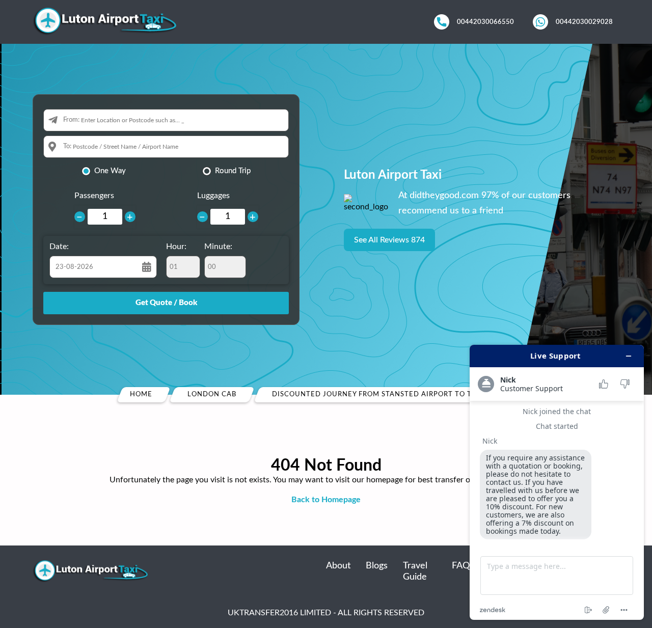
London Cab (211, 394)
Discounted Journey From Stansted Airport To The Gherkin (395, 394)
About (338, 565)
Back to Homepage (326, 500)
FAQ (461, 565)
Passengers (94, 196)
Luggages (213, 196)
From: (71, 120)
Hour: (176, 246)
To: (67, 146)
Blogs (377, 565)
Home (141, 394)
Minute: (218, 246)
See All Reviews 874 (389, 240)
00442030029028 (584, 21)
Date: (59, 246)
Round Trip (233, 171)
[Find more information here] (556, 482)
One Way (110, 171)
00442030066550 (485, 21)
